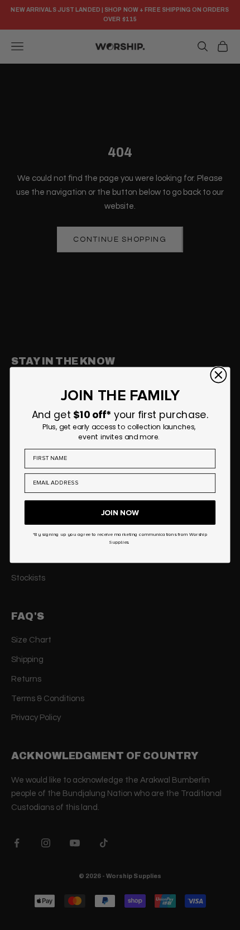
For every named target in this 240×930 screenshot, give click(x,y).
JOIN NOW (120, 512)
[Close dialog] (218, 374)
